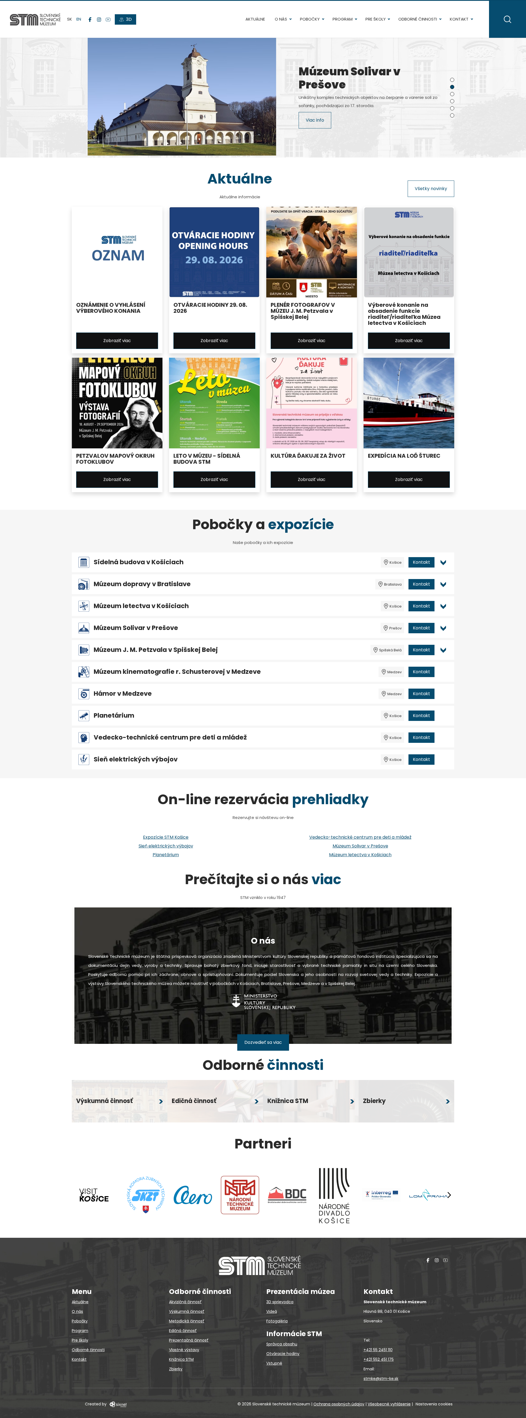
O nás (281, 19)
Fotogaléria (277, 1321)
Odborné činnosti (417, 19)
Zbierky (175, 1369)
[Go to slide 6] (452, 115)
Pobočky (310, 19)
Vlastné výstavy (184, 1350)
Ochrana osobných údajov (338, 1404)
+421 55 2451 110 (378, 1350)
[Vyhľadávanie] (507, 19)
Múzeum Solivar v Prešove (136, 628)
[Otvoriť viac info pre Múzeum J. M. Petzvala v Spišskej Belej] (443, 650)
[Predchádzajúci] (82, 1195)
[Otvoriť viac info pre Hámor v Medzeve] (443, 693)
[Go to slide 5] (452, 108)
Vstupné (274, 1363)
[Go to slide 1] (452, 80)
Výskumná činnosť (186, 1311)
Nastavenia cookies (434, 1404)
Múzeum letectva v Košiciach (141, 606)
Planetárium (114, 715)
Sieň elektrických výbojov (136, 759)
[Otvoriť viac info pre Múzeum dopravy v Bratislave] (443, 584)
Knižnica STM (181, 1359)
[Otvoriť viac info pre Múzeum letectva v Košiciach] (443, 606)
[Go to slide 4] (452, 101)
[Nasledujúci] (449, 1195)
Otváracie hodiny (282, 1353)
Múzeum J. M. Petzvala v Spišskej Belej (156, 649)
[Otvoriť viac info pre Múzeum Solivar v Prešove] (443, 628)
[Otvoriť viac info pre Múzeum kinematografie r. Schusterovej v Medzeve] (443, 671)
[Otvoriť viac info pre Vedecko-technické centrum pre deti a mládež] (443, 737)
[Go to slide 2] (452, 87)
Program (343, 19)
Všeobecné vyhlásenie (389, 1404)
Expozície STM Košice (165, 837)
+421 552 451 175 (379, 1359)
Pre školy (375, 19)
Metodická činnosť (186, 1321)
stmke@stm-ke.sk (381, 1378)
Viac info (315, 121)
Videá (271, 1311)
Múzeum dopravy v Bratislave (142, 584)
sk (69, 19)
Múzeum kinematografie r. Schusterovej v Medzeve (177, 671)
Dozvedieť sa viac (263, 1042)
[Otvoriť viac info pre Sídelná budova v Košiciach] (443, 562)
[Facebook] (90, 19)
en (78, 19)
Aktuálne (255, 19)
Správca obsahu (281, 1344)
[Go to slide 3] (452, 94)
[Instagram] (99, 19)
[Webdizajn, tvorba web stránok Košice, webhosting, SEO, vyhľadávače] (118, 1404)
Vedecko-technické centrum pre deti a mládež (170, 737)
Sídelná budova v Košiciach (139, 562)
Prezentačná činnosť (188, 1340)
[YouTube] (108, 19)
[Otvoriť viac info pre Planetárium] (443, 715)
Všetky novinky (431, 188)
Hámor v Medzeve (123, 693)
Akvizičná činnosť (185, 1302)
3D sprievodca (279, 1302)
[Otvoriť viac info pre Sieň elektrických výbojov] (443, 759)
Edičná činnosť (183, 1330)
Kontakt (459, 19)
